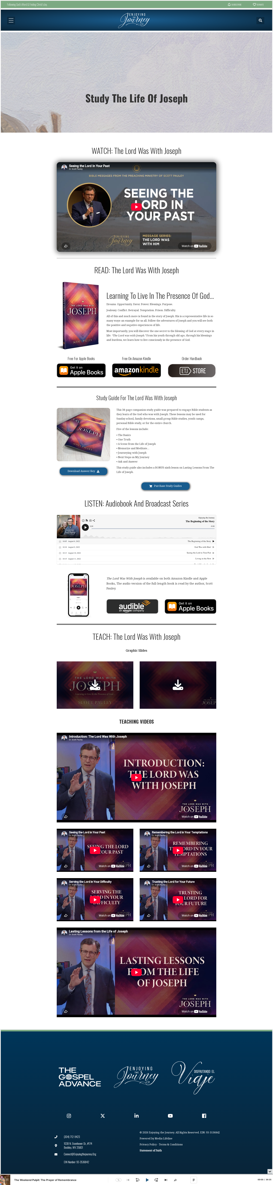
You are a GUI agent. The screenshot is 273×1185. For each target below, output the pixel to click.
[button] (234, 4)
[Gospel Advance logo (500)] (80, 1077)
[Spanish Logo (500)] (193, 1077)
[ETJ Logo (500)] (136, 1077)
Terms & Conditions (171, 1144)
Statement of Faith (151, 1150)
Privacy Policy (148, 1144)
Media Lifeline (163, 1138)
